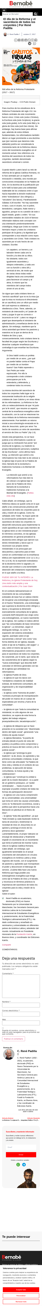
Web (4, 1019)
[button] (4, 10)
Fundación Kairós (24, 934)
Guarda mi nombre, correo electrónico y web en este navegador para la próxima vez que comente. (21, 1032)
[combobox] (17, 14)
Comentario (8, 973)
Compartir (6, 945)
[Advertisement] (21, 1211)
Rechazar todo (21, 1302)
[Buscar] (36, 14)
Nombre (6, 1002)
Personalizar (21, 1296)
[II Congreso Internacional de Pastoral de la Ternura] (21, 66)
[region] (21, 1285)
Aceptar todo (21, 1290)
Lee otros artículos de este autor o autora (28, 1110)
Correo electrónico (11, 1010)
